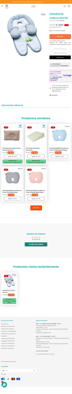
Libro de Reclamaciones (8, 361)
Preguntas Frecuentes (8, 341)
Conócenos (4, 324)
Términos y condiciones (8, 334)
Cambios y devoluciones (8, 331)
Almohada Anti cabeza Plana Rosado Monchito (11, 149)
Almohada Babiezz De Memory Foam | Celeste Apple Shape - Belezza (58, 149)
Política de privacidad (8, 338)
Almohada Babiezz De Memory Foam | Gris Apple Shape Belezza (11, 191)
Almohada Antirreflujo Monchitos (33, 149)
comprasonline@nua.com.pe (45, 354)
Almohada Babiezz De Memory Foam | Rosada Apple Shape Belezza (35, 191)
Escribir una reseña (36, 244)
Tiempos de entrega (7, 329)
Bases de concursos (7, 348)
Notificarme (60, 57)
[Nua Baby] (33, 6)
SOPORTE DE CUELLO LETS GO (8, 291)
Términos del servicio (7, 343)
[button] (53, 20)
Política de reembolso (8, 346)
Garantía (4, 336)
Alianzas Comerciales (8, 326)
